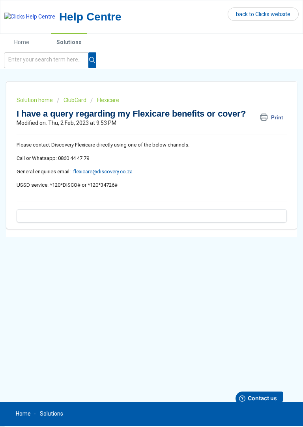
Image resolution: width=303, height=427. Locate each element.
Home (21, 42)
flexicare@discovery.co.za (103, 172)
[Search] (92, 60)
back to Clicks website (263, 14)
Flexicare (108, 100)
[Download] (137, 208)
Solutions (69, 42)
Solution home (35, 100)
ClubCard (75, 100)
